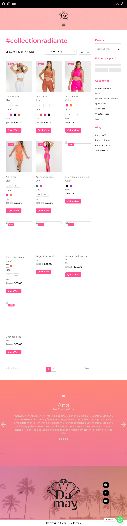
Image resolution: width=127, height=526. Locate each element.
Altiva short (71, 96)
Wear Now (100, 119)
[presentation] (3, 424)
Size (8, 100)
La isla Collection (103, 88)
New (97, 93)
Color (9, 109)
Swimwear (100, 109)
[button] (64, 25)
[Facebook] (3, 3)
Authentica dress (45, 177)
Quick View (13, 130)
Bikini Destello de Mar (77, 177)
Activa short (12, 96)
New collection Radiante (106, 98)
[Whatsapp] (120, 519)
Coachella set (13, 336)
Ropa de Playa (102, 140)
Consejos (99, 135)
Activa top (41, 96)
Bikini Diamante (15, 257)
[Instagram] (8, 3)
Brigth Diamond (45, 256)
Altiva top (11, 177)
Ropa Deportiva (102, 145)
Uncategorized (102, 114)
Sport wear (100, 103)
